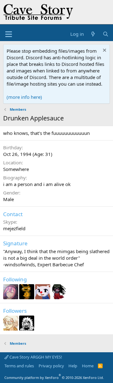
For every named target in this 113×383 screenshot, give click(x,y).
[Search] (106, 34)
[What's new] (93, 34)
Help (72, 366)
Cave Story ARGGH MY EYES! (35, 357)
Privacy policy (51, 366)
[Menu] (8, 34)
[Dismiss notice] (103, 51)
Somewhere (16, 169)
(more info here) (24, 97)
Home (88, 366)
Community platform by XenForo (54, 377)
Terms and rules (19, 366)
